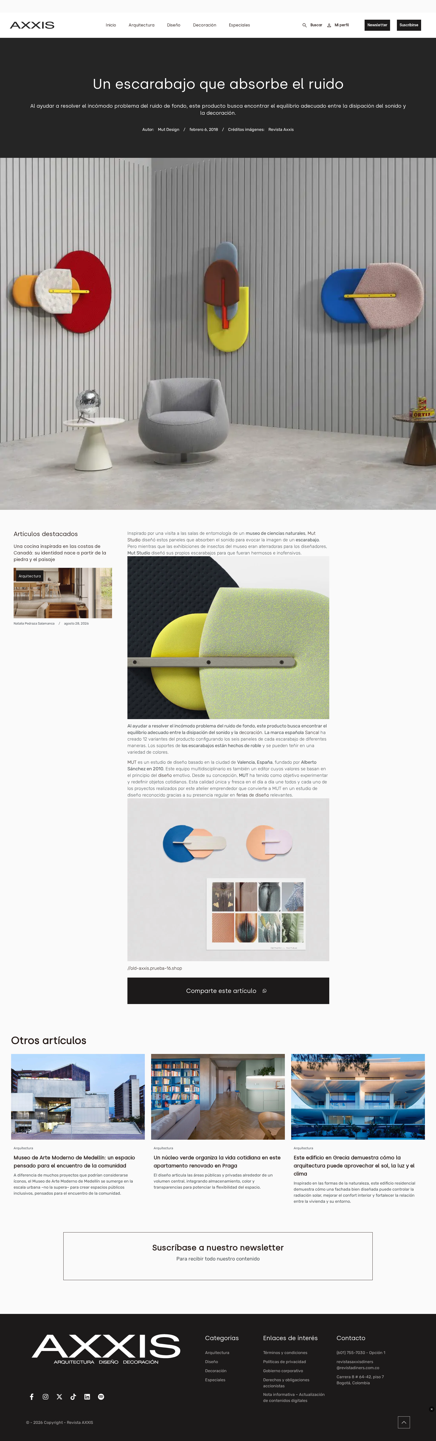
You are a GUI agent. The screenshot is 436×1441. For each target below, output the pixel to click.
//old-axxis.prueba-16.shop (154, 968)
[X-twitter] (62, 1400)
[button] (264, 990)
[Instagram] (48, 1400)
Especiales (239, 25)
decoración (250, 732)
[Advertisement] (384, 605)
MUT (132, 762)
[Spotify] (104, 1400)
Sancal (312, 732)
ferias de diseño (253, 795)
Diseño (173, 25)
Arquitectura (141, 25)
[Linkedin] (90, 1400)
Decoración (204, 25)
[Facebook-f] (35, 1400)
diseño (165, 775)
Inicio (111, 25)
